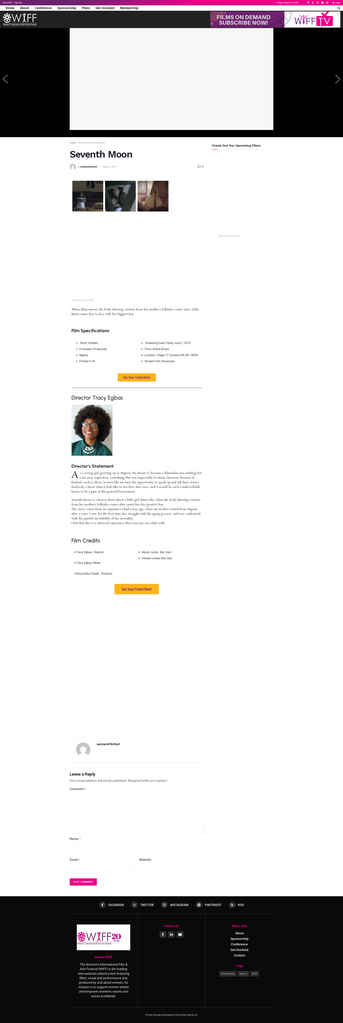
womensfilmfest (88, 166)
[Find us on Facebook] (308, 3)
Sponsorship (66, 8)
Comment (78, 789)
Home (10, 8)
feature (243, 974)
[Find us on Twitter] (313, 3)
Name (75, 839)
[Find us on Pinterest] (322, 3)
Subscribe (7, 2)
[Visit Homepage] (20, 19)
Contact (239, 955)
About (24, 8)
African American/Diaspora (91, 143)
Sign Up (18, 2)
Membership (129, 8)
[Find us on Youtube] (180, 934)
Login (337, 2)
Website (145, 860)
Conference (43, 8)
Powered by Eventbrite (83, 300)
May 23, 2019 (109, 166)
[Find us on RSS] (327, 3)
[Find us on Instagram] (318, 3)
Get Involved (105, 8)
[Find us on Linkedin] (171, 934)
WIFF (254, 974)
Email (75, 860)
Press (86, 8)
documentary (228, 974)
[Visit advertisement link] (275, 19)
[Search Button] (339, 8)
